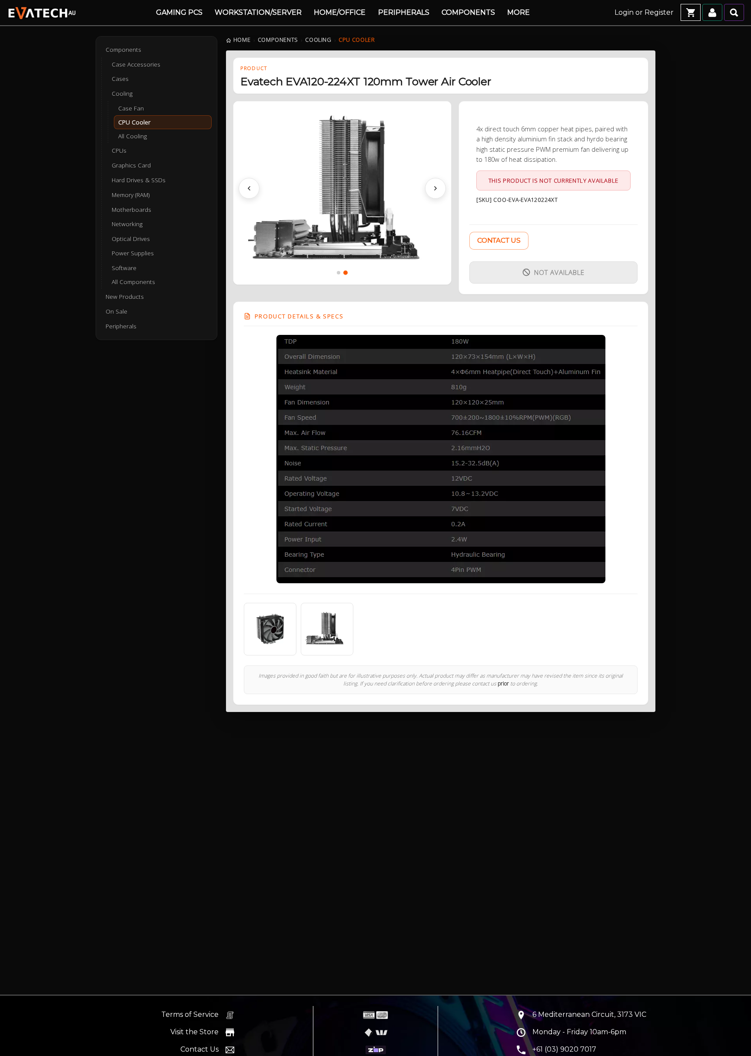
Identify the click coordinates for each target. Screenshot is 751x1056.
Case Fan (131, 108)
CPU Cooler (134, 122)
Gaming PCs (179, 12)
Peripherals (403, 12)
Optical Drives (131, 239)
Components (468, 12)
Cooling (318, 39)
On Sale (116, 311)
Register (659, 12)
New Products (125, 297)
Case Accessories (136, 64)
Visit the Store (194, 1032)
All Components (133, 282)
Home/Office (340, 12)
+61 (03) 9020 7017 (564, 1049)
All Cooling (132, 136)
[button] (249, 188)
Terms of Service (190, 1014)
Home (241, 39)
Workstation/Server (258, 12)
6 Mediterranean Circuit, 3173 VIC (589, 1014)
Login (624, 12)
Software (124, 268)
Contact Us (498, 240)
